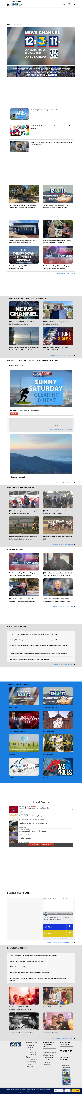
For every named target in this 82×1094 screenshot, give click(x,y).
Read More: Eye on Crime (63, 606)
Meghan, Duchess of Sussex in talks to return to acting (26, 961)
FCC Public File (31, 1052)
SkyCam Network (17, 477)
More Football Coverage (62, 544)
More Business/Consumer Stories (60, 942)
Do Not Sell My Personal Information (31, 1064)
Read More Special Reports (62, 355)
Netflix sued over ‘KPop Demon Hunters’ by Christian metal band (30, 972)
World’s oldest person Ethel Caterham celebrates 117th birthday (29, 659)
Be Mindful (12, 754)
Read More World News (63, 664)
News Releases (13, 707)
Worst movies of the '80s (50, 1033)
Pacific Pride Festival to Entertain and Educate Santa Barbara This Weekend (33, 955)
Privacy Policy (30, 1045)
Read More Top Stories (64, 274)
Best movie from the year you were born (21, 1033)
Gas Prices (46, 778)
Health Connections (15, 778)
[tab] (41, 298)
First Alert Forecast (64, 482)
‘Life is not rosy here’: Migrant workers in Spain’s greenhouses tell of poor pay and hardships (38, 653)
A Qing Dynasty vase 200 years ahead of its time (24, 967)
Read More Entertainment (62, 1038)
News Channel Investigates (17, 731)
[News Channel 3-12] (19, 4)
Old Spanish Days (48, 731)
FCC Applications (31, 1059)
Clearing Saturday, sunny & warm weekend (46, 110)
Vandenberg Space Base (50, 707)
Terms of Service (31, 1043)
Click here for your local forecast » (61, 429)
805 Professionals (48, 754)
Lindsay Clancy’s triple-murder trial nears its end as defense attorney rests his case (35, 640)
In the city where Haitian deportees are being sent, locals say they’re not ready (33, 634)
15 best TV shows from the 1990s (53, 1007)
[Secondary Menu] (9, 4)
